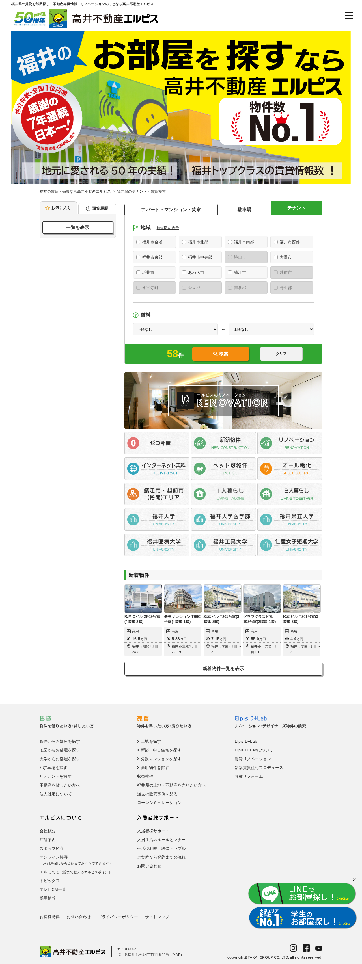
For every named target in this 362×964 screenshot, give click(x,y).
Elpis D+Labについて (254, 750)
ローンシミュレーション (159, 802)
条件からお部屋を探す (60, 741)
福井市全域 (152, 242)
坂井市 (148, 272)
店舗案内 (48, 839)
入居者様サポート (153, 831)
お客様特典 (50, 917)
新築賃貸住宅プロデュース (259, 767)
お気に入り (61, 207)
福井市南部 (244, 242)
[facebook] (306, 948)
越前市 (286, 272)
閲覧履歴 (100, 208)
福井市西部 (290, 242)
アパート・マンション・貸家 (171, 209)
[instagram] (293, 948)
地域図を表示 (168, 228)
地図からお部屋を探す (60, 750)
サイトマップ (157, 917)
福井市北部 (198, 242)
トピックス (50, 880)
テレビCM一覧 (53, 889)
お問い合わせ (149, 866)
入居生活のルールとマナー (161, 839)
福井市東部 (152, 257)
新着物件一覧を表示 (223, 668)
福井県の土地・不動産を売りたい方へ (171, 785)
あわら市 (196, 272)
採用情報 (48, 898)
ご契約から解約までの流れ (161, 857)
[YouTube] (318, 948)
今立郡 (194, 287)
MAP (176, 955)
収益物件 (145, 776)
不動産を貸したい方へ (60, 785)
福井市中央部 (200, 257)
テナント (296, 207)
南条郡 (240, 287)
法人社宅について (56, 794)
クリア (281, 354)
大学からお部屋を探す (60, 759)
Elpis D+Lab (246, 741)
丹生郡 (286, 287)
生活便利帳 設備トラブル (161, 848)
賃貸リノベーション (253, 759)
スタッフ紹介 (52, 848)
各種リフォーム (249, 776)
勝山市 (240, 257)
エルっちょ (77, 872)
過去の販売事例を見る (157, 794)
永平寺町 (150, 287)
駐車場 (244, 209)
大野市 (286, 257)
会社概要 (48, 831)
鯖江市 (240, 272)
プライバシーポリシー (118, 917)
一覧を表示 (77, 227)
